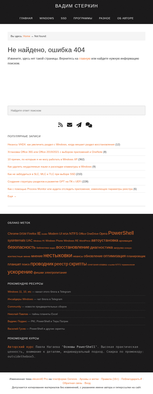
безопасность (22, 247)
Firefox (31, 233)
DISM (22, 233)
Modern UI (55, 233)
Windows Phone (54, 240)
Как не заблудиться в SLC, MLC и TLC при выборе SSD (41, 174)
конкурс (128, 248)
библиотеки (42, 247)
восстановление (72, 247)
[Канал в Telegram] (80, 125)
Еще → (12, 196)
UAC (29, 240)
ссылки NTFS (114, 265)
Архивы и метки (89, 378)
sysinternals (16, 240)
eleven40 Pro (40, 378)
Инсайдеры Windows (20, 299)
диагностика (101, 247)
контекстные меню (19, 256)
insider (45, 234)
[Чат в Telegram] (90, 125)
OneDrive (93, 233)
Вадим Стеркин (76, 5)
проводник (42, 264)
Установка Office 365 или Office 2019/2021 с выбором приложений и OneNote (55, 151)
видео (52, 248)
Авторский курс (21, 347)
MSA (65, 233)
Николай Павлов (18, 313)
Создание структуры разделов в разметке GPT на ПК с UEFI (44, 181)
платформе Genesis (64, 378)
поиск (26, 264)
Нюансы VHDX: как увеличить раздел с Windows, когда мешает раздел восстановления (61, 144)
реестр (61, 263)
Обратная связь (72, 383)
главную (84, 58)
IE (39, 233)
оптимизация (114, 256)
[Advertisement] (75, 78)
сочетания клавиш (97, 264)
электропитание (56, 272)
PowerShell (121, 233)
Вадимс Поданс (17, 321)
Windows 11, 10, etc (19, 291)
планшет (14, 264)
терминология (128, 265)
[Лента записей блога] (61, 125)
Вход (87, 383)
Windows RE (71, 240)
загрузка (119, 247)
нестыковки (57, 255)
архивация (125, 240)
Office (82, 233)
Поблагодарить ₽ (131, 378)
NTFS (73, 233)
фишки (39, 272)
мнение (37, 256)
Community (14, 306)
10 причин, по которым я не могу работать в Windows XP (42, 159)
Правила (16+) (110, 378)
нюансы (78, 256)
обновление (93, 256)
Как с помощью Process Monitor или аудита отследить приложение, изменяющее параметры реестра (70, 188)
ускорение (20, 272)
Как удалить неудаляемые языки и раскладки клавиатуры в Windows (50, 166)
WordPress (84, 241)
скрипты (78, 263)
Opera (103, 233)
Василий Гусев (17, 328)
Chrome (13, 233)
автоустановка (104, 240)
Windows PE (39, 241)
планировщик (136, 256)
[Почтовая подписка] (71, 125)
